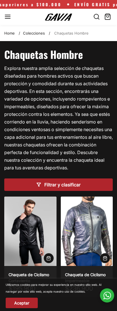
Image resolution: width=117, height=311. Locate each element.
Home (9, 33)
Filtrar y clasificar (62, 185)
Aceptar (21, 303)
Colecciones (34, 33)
